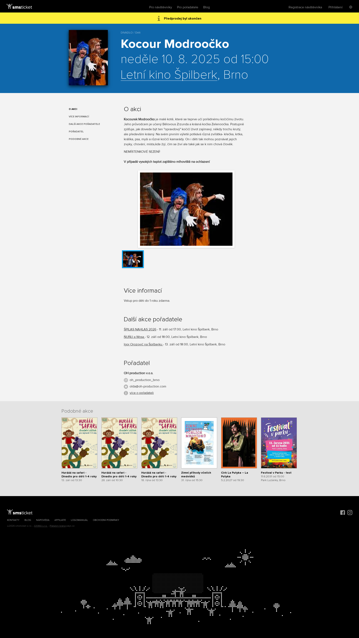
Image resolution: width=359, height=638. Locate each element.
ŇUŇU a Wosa (134, 337)
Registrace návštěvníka (305, 7)
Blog (206, 7)
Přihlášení (335, 7)
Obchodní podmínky (106, 520)
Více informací (79, 116)
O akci (73, 109)
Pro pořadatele (187, 7)
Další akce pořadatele (84, 124)
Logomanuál (79, 520)
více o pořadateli (142, 393)
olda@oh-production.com (148, 386)
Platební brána (58, 526)
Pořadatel (76, 131)
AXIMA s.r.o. (41, 526)
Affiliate (60, 520)
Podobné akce (79, 139)
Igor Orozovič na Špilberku (143, 344)
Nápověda (42, 520)
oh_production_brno (145, 380)
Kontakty (13, 520)
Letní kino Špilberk (169, 75)
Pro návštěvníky (160, 7)
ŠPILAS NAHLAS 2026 (140, 329)
